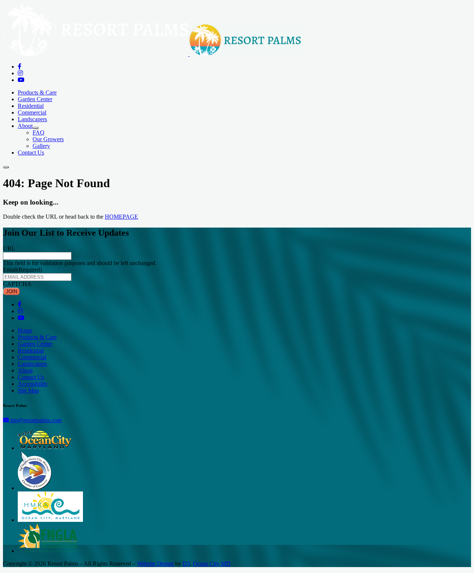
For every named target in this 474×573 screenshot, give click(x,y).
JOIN (11, 291)
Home (25, 330)
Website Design (155, 563)
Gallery (41, 146)
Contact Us (31, 152)
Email (22, 269)
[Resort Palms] (152, 54)
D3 (186, 563)
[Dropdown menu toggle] (36, 128)
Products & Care (37, 92)
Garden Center (35, 99)
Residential (31, 106)
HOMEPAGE (121, 216)
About (25, 126)
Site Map (28, 390)
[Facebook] (19, 66)
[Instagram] (20, 73)
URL (9, 248)
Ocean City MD (212, 563)
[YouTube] (21, 80)
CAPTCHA (17, 284)
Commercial (32, 112)
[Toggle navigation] (6, 167)
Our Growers (48, 139)
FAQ (38, 132)
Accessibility (33, 384)
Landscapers (32, 119)
